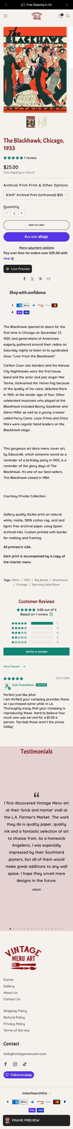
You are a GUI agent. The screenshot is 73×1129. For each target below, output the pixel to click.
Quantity (11, 206)
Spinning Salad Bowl (46, 584)
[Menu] (5, 16)
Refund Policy (14, 1017)
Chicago (21, 584)
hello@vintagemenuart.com (25, 1054)
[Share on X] (32, 279)
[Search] (67, 16)
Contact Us (12, 999)
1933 (27, 580)
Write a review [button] (36, 651)
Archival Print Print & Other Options (36, 185)
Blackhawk (60, 580)
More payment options (36, 248)
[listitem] (36, 4)
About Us (11, 992)
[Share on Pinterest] (40, 279)
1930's (15, 580)
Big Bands (41, 580)
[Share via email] (48, 279)
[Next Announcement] (67, 4)
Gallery (9, 986)
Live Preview (20, 269)
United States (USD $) (34, 1093)
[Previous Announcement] (6, 4)
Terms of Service (17, 1030)
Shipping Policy (15, 1011)
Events (9, 979)
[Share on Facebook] (24, 279)
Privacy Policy (14, 1024)
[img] (13, 678)
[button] (14, 158)
